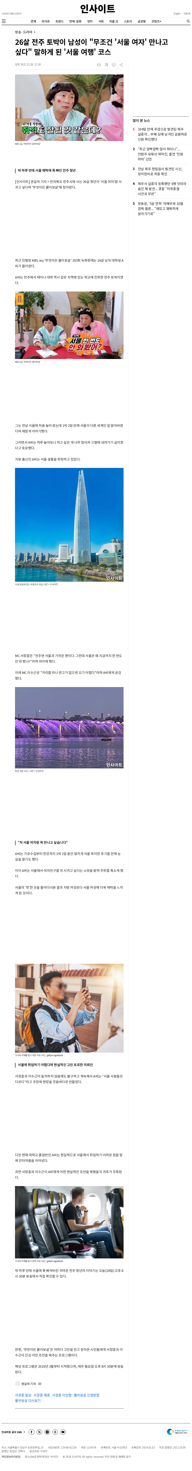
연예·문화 (75, 21)
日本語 (187, 13)
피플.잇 (113, 21)
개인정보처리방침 (11, 1456)
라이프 (46, 21)
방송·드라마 (23, 32)
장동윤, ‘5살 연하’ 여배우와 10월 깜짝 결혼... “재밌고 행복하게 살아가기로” (160, 208)
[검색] (188, 21)
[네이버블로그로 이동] (63, 1432)
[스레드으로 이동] (55, 1432)
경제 (33, 21)
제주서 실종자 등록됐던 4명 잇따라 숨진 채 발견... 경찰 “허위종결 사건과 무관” (162, 188)
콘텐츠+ (156, 21)
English (177, 13)
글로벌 (142, 21)
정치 (90, 21)
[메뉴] (4, 21)
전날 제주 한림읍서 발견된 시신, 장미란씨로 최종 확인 (160, 171)
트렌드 (60, 21)
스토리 (128, 21)
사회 (101, 21)
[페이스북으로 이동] (31, 1432)
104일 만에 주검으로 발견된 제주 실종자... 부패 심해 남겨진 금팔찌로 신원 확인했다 (162, 134)
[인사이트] (97, 8)
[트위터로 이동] (39, 1432)
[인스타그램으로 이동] (47, 1432)
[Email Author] (40, 1384)
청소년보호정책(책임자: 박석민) (41, 1456)
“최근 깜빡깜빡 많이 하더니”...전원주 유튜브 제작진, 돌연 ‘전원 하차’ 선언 (160, 153)
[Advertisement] (69, 224)
